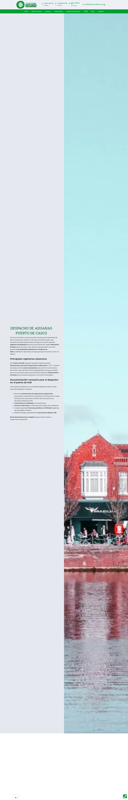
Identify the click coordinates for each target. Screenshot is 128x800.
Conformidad (58, 11)
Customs (48, 11)
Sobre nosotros (37, 11)
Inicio (26, 11)
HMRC (50, 365)
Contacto (101, 11)
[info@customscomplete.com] (83, 4)
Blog (92, 11)
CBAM (86, 11)
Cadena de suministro (73, 11)
